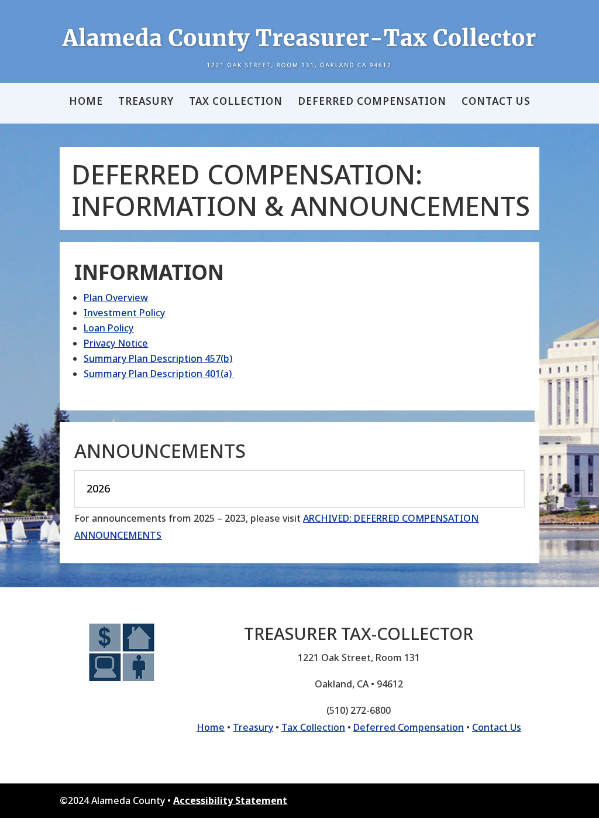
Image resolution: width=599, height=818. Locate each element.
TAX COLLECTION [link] (236, 102)
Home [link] (211, 727)
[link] (299, 47)
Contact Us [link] (496, 727)
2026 (98, 488)
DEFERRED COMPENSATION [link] (372, 102)
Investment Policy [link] (124, 312)
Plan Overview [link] (116, 297)
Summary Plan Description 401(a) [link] (159, 373)
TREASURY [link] (146, 102)
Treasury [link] (253, 727)
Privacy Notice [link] (116, 343)
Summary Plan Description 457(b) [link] (158, 358)
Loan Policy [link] (108, 327)
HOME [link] (86, 102)
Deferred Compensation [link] (408, 727)
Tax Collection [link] (313, 727)
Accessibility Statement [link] (230, 800)
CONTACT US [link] (496, 102)
